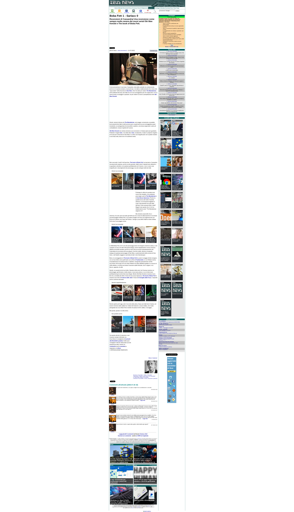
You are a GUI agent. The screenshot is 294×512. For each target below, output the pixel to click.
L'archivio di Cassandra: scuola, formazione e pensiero (145, 378)
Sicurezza (134, 8)
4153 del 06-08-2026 (172, 104)
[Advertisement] (120, 36)
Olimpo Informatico (171, 319)
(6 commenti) (129, 465)
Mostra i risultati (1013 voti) (171, 46)
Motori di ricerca (163, 345)
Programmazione (163, 332)
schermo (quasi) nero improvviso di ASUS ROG (169, 322)
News (171, 8)
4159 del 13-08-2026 (172, 84)
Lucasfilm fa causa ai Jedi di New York (127, 297)
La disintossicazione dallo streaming (117, 186)
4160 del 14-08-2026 (172, 79)
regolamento (139, 438)
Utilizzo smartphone (163, 349)
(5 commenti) (129, 486)
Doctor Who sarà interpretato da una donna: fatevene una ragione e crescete (151, 240)
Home (116, 8)
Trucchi (139, 8)
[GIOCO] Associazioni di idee (165, 324)
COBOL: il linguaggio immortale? (166, 327)
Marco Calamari (153, 358)
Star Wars (129, 90)
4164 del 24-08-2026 (172, 64)
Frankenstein (139, 260)
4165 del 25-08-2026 (172, 60)
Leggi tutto (142, 400)
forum (133, 507)
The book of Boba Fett (136, 162)
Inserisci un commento (124, 435)
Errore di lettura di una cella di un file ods (168, 333)
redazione (139, 506)
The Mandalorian (151, 90)
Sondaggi (157, 8)
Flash (174, 8)
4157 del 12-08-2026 (172, 88)
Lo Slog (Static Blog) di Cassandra (140, 377)
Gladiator (112, 395)
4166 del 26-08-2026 (172, 55)
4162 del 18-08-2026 (172, 72)
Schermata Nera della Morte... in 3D (150, 328)
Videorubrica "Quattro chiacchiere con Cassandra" (144, 376)
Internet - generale (163, 329)
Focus (130, 8)
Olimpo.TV (161, 326)
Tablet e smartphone (163, 348)
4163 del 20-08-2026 (172, 68)
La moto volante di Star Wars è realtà (127, 328)
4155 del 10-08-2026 (172, 97)
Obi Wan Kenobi (114, 131)
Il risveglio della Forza (144, 277)
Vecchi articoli (172, 115)
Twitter (145, 375)
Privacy (160, 335)
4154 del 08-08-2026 (172, 101)
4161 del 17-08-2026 (172, 76)
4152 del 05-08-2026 (172, 109)
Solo (121, 132)
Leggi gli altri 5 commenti (126, 434)
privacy (148, 505)
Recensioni (125, 8)
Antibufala (162, 8)
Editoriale (120, 8)
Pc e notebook (162, 321)
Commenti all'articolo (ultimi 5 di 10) (124, 385)
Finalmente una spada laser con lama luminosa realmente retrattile (127, 187)
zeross (112, 404)
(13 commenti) (153, 444)
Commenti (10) (153, 50)
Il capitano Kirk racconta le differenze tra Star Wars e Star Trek (139, 329)
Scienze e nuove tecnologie (165, 337)
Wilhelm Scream (116, 327)
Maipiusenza (144, 8)
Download (167, 8)
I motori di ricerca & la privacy (165, 346)
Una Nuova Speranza (143, 198)
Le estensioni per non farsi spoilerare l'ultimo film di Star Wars (127, 240)
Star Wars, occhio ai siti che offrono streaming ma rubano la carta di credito (116, 241)
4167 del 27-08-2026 (172, 51)
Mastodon (149, 375)
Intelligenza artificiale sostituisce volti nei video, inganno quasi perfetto (139, 241)
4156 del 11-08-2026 (172, 92)
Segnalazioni (151, 8)
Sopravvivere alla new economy (166, 341)
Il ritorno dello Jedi (126, 277)
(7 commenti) (129, 444)
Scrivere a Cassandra (138, 375)
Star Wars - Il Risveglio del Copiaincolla (138, 298)
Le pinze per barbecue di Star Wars (116, 298)
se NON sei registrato (142, 435)
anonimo (122, 346)
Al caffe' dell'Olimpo (163, 323)
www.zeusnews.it (122, 50)
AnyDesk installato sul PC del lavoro (167, 336)
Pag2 (178, 8)
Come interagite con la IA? (165, 330)
